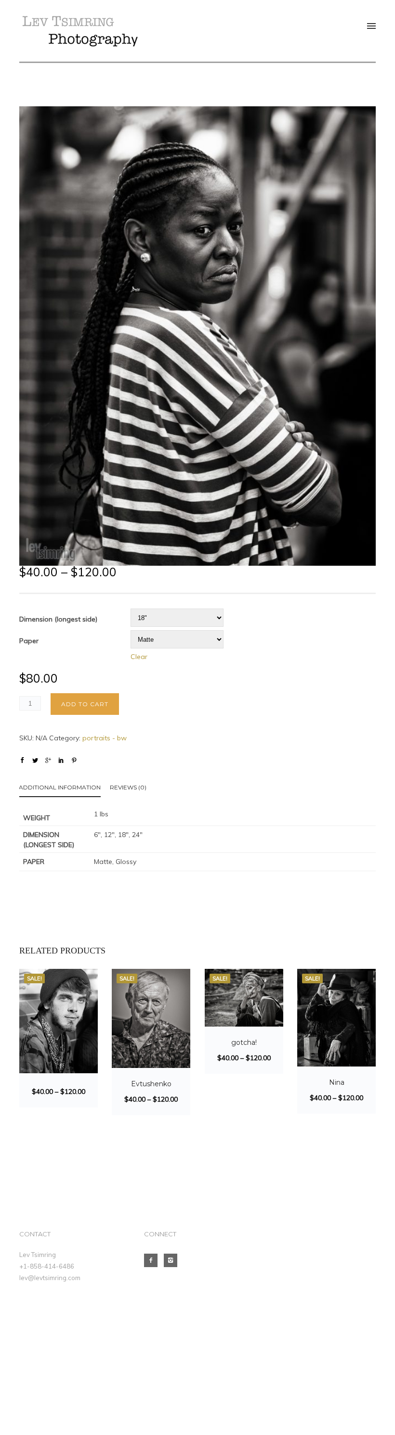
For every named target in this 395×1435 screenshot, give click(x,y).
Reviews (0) (128, 787)
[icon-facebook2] (153, 1260)
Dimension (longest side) (58, 619)
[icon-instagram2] (173, 1260)
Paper (29, 640)
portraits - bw (104, 738)
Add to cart (84, 704)
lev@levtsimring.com (49, 1278)
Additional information (60, 787)
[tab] (64, 789)
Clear (139, 656)
